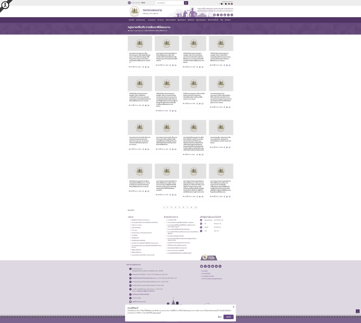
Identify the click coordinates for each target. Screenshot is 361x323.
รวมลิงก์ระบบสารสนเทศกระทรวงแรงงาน (179, 243)
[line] (214, 15)
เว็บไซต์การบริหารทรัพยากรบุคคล (177, 245)
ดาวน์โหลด (135, 235)
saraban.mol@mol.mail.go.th (146, 291)
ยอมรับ (228, 317)
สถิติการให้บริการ (136, 252)
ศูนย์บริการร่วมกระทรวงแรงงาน (140, 220)
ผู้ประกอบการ (182, 20)
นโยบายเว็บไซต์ (206, 273)
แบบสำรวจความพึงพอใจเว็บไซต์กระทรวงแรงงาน (145, 243)
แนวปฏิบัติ (205, 271)
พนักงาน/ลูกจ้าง (171, 20)
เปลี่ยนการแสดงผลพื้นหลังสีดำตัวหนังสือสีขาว (221, 4)
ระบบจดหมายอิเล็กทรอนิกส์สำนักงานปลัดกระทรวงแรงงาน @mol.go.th (181, 226)
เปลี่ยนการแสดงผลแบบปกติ (223, 4)
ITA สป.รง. (160, 20)
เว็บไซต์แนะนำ (135, 238)
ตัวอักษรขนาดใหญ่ (219, 4)
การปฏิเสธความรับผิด (208, 276)
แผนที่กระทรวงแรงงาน (139, 301)
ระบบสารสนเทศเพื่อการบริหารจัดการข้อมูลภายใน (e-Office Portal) (182, 239)
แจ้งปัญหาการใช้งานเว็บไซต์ (140, 294)
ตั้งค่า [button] (220, 317)
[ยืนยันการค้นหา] (186, 3)
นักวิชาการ (191, 20)
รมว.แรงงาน (151, 20)
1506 (143, 2)
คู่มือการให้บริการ (136, 250)
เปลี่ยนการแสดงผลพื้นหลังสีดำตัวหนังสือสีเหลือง (226, 4)
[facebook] (218, 15)
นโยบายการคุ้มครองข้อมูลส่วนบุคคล (212, 279)
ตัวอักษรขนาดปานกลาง (217, 4)
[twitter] (221, 15)
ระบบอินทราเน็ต (172, 220)
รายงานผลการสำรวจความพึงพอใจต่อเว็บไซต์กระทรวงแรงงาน (146, 246)
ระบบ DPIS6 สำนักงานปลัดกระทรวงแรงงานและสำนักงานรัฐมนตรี (183, 232)
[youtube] (225, 15)
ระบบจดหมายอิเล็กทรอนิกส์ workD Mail (179, 229)
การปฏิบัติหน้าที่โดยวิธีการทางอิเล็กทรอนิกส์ (179, 253)
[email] (232, 15)
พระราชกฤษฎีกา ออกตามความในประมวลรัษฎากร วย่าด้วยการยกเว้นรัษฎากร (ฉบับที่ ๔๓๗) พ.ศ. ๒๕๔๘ (220, 140)
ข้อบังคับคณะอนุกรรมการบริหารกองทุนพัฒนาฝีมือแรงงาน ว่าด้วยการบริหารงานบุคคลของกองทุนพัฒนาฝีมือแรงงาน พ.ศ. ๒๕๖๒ (139, 184)
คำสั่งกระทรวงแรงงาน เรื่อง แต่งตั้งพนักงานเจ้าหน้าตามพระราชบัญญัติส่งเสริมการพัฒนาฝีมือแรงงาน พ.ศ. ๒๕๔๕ (194, 96)
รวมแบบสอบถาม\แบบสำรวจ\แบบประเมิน (143, 255)
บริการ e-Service (137, 225)
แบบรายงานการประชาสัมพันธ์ (176, 250)
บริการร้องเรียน (136, 228)
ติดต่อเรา (228, 20)
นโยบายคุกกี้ (156, 313)
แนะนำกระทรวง (140, 20)
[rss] (228, 15)
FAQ (221, 20)
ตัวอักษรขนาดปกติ (215, 4)
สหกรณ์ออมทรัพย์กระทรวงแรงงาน (177, 248)
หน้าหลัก (131, 20)
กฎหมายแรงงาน (201, 20)
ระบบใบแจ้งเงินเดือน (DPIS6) (176, 236)
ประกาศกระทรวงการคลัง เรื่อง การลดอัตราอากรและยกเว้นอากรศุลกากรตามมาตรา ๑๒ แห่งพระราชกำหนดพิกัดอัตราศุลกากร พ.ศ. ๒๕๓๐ (139, 141)
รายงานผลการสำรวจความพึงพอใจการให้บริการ (145, 222)
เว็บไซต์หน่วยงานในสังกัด (138, 240)
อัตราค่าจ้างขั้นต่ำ (213, 20)
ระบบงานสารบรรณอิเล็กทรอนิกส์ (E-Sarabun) (181, 222)
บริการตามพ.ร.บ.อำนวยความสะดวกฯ (142, 233)
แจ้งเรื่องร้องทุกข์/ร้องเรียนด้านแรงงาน (144, 278)
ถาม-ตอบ (134, 230)
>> (196, 207)
